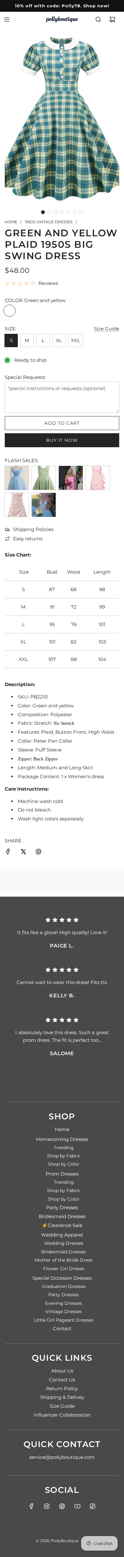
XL (59, 340)
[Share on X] (23, 853)
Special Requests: (25, 377)
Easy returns (27, 539)
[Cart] (112, 19)
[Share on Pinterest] (38, 853)
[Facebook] (31, 1506)
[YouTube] (77, 1506)
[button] (43, 212)
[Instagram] (47, 1506)
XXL (75, 340)
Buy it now (62, 440)
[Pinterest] (62, 1506)
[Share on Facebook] (8, 853)
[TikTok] (93, 1506)
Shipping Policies (33, 529)
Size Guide (106, 329)
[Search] (98, 19)
